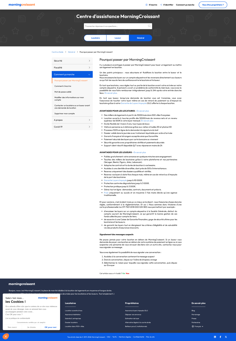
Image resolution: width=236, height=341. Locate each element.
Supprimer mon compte (64, 113)
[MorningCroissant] (22, 6)
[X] (226, 337)
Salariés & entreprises (73, 318)
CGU (108, 337)
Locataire (95, 38)
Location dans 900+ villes (74, 326)
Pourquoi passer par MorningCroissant (70, 80)
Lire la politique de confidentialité (17, 318)
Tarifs (114, 337)
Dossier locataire (71, 322)
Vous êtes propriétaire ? (213, 5)
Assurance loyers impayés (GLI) (136, 310)
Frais (106, 192)
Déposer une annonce (133, 314)
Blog (193, 310)
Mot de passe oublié (62, 92)
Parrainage (196, 314)
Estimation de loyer (132, 318)
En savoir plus (111, 93)
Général (140, 38)
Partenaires (196, 322)
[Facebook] (220, 337)
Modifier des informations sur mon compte (69, 98)
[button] (5, 336)
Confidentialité (138, 337)
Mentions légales (125, 337)
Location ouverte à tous (73, 310)
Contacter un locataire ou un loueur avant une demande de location (72, 106)
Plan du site (150, 337)
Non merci (12, 327)
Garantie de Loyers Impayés (133, 103)
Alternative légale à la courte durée (138, 322)
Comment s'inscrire (62, 86)
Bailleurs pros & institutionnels (136, 326)
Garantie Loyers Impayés (115, 180)
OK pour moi (50, 327)
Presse (194, 318)
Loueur (118, 38)
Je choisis (31, 327)
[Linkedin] (215, 337)
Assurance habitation (73, 314)
